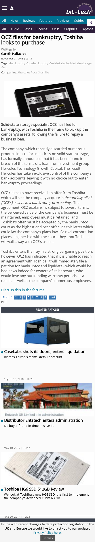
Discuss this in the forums (22, 290)
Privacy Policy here (47, 532)
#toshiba (43, 72)
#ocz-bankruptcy (37, 63)
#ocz (34, 72)
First (5, 297)
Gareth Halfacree (13, 53)
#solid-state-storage (78, 63)
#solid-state (57, 63)
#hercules (23, 72)
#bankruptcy (16, 63)
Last (52, 297)
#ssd (4, 67)
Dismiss (47, 538)
